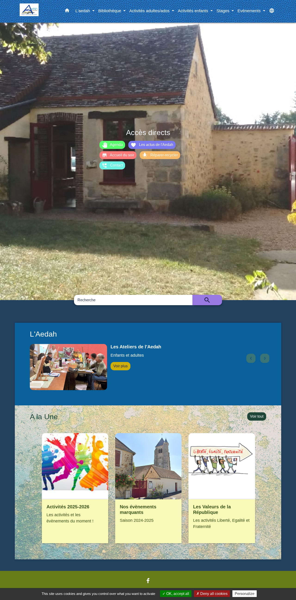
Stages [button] (223, 10)
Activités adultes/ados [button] (150, 10)
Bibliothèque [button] (110, 10)
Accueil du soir (118, 155)
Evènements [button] (249, 10)
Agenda (112, 145)
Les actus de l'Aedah (152, 145)
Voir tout (256, 416)
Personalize (244, 594)
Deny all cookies (213, 594)
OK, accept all (177, 594)
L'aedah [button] (83, 10)
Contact (112, 165)
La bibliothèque (128, 346)
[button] (67, 11)
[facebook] (148, 581)
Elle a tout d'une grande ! (134, 355)
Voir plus (120, 366)
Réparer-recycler (160, 155)
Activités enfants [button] (193, 10)
